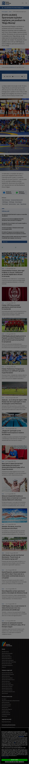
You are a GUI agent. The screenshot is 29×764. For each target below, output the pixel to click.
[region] (14, 746)
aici (14, 742)
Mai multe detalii (21, 736)
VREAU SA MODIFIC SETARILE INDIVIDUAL (14, 761)
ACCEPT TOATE (14, 759)
